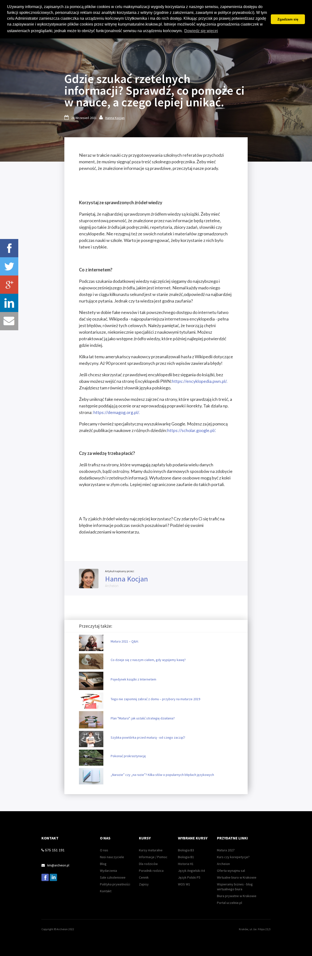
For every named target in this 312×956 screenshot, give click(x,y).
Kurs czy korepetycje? (233, 857)
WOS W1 (184, 884)
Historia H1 (186, 864)
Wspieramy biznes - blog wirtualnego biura (235, 886)
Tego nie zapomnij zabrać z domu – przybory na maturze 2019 (155, 699)
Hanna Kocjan (115, 118)
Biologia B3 (186, 850)
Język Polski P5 (189, 877)
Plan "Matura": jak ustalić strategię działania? (143, 718)
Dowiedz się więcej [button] (201, 31)
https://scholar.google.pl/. (191, 430)
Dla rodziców (148, 864)
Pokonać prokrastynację (128, 756)
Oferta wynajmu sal (231, 870)
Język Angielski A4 (191, 870)
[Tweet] (9, 266)
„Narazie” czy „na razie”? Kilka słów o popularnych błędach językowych (162, 774)
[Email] (9, 321)
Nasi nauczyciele (112, 857)
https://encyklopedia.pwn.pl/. (199, 381)
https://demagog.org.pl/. (116, 412)
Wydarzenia (108, 870)
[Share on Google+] (9, 285)
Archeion (223, 864)
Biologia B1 (186, 857)
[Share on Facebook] (9, 248)
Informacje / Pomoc (153, 857)
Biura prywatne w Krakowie (236, 896)
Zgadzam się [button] (287, 19)
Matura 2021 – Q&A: (125, 641)
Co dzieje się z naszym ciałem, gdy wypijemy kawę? (148, 660)
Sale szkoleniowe (113, 877)
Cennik (144, 877)
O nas (104, 850)
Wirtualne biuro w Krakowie (236, 877)
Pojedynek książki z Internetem (133, 679)
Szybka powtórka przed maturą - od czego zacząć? (148, 737)
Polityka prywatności (115, 884)
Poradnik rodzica (151, 870)
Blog (103, 864)
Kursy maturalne (151, 850)
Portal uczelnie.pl (229, 903)
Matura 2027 (225, 850)
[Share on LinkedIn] (9, 303)
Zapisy (144, 884)
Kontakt (105, 891)
